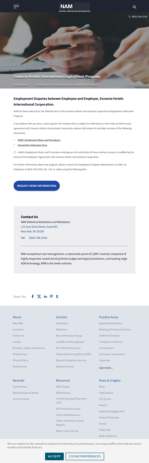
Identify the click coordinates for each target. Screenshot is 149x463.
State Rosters (20, 386)
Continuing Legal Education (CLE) (71, 400)
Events (102, 423)
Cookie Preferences (85, 456)
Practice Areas (108, 317)
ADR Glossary (63, 392)
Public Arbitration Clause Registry (70, 422)
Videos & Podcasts (109, 417)
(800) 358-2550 (38, 237)
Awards (103, 405)
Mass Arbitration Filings (69, 335)
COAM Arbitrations (109, 335)
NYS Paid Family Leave (68, 348)
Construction (106, 348)
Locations (18, 329)
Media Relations (108, 436)
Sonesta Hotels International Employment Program (67, 84)
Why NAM (18, 323)
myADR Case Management (70, 341)
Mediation (61, 329)
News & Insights (109, 380)
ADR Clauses (62, 386)
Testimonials (20, 366)
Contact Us (19, 335)
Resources (63, 380)
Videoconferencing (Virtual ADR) (73, 354)
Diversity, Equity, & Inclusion (29, 348)
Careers (17, 341)
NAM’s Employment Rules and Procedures (39, 140)
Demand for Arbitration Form (32, 145)
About (17, 317)
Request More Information (36, 185)
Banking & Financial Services (115, 329)
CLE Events (105, 399)
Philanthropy (20, 354)
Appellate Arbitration (110, 323)
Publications (106, 392)
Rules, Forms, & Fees (67, 431)
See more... (106, 368)
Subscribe (104, 429)
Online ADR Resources (68, 415)
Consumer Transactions (112, 354)
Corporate (104, 360)
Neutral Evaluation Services (71, 360)
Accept (54, 456)
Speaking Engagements (112, 411)
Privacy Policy (20, 360)
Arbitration (62, 323)
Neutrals (18, 380)
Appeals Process (65, 366)
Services (61, 317)
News (102, 386)
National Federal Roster (26, 392)
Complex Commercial (111, 341)
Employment (21, 84)
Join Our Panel (21, 399)
